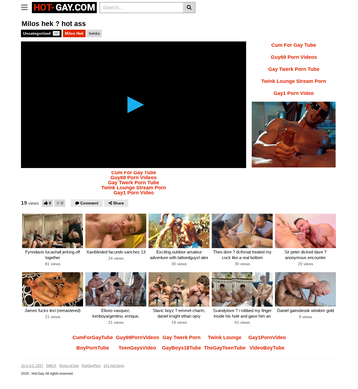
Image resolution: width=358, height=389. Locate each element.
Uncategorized (41, 33)
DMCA (51, 366)
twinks (94, 33)
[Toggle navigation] (26, 6)
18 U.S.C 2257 (32, 366)
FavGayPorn (91, 366)
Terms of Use (69, 366)
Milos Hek (74, 33)
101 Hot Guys (113, 366)
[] (189, 7)
